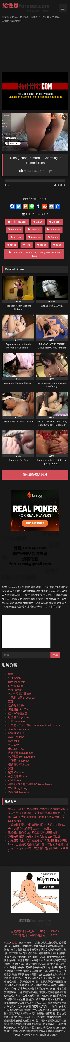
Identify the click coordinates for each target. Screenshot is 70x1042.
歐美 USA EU (16, 733)
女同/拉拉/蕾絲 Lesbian (21, 697)
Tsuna (43, 244)
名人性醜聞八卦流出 (20, 693)
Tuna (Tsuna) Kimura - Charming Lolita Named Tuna (36, 254)
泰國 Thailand (16, 737)
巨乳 (10, 701)
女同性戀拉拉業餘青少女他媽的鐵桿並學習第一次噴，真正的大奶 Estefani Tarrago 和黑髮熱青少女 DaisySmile (36, 817)
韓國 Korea (14, 780)
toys (28, 244)
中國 (10, 674)
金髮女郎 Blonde (18, 776)
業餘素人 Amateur (18, 729)
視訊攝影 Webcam (18, 764)
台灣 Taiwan (15, 689)
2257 (54, 935)
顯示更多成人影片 (35, 474)
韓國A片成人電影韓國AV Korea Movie (30, 784)
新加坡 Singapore (18, 717)
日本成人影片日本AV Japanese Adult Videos (34, 725)
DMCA (55, 931)
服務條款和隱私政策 (22, 931)
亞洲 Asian (14, 678)
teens (13, 244)
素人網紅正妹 (16, 748)
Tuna (58, 244)
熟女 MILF (14, 741)
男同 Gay (13, 745)
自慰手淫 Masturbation (21, 752)
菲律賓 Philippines (19, 760)
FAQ (42, 931)
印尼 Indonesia (16, 682)
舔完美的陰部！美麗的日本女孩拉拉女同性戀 (34, 836)
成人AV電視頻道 (17, 713)
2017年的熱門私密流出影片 (29, 935)
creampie (16, 229)
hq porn (17, 237)
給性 (14, 942)
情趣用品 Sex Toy (18, 709)
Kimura (54, 237)
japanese (36, 237)
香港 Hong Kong (17, 788)
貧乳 (10, 768)
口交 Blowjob (15, 686)
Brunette (56, 221)
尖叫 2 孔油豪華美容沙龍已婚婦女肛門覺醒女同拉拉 (38, 809)
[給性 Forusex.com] (29, 8)
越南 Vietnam (16, 772)
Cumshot (35, 229)
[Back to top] (59, 1032)
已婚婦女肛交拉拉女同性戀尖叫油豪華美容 (33, 832)
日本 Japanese (19, 221)
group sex (55, 229)
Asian (39, 221)
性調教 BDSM (16, 705)
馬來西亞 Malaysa (18, 792)
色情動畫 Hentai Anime (21, 756)
